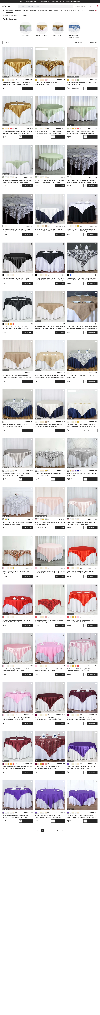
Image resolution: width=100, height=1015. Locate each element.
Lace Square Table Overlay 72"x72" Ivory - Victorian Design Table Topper (16, 425)
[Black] (3, 275)
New (3, 10)
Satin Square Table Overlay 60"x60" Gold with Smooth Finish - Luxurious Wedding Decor (17, 132)
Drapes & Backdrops (42, 10)
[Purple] (75, 471)
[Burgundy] (36, 715)
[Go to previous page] (37, 830)
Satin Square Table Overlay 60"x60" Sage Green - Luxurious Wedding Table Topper (80, 132)
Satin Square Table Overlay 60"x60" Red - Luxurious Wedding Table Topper (80, 621)
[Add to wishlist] (31, 49)
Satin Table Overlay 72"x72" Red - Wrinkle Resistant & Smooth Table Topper (80, 572)
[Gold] (3, 80)
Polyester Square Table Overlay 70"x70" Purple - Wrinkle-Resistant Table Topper (48, 816)
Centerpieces (17, 10)
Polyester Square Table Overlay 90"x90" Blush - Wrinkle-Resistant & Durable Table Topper (50, 572)
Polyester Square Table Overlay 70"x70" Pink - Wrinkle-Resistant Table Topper (50, 669)
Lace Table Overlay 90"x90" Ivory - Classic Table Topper (80, 376)
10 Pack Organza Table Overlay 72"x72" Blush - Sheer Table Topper (50, 523)
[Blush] (46, 80)
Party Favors (83, 10)
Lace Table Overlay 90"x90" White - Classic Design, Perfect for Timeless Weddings (16, 230)
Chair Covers (25, 10)
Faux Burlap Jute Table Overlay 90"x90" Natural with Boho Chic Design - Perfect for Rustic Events (16, 376)
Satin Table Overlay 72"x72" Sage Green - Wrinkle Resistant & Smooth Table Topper (48, 132)
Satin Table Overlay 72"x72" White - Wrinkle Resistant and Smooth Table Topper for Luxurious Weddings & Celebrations (49, 230)
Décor (60, 10)
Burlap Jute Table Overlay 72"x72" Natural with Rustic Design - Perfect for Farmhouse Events (82, 327)
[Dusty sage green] (78, 80)
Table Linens (9, 10)
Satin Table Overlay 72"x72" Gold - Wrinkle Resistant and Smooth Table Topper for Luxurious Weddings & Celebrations (16, 83)
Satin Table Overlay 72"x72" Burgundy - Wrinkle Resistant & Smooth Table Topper (48, 718)
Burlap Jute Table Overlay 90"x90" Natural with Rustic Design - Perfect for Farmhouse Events (50, 376)
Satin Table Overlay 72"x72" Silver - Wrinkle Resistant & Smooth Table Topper (16, 474)
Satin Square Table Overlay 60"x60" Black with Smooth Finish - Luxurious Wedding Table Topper (17, 328)
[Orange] (8, 128)
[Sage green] (36, 128)
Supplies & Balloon (74, 10)
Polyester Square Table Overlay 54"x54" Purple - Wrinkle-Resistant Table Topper (15, 816)
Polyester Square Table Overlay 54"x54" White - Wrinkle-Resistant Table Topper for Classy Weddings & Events (82, 230)
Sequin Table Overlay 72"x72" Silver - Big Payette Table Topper (48, 474)
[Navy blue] (78, 471)
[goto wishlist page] (93, 7)
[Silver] (3, 471)
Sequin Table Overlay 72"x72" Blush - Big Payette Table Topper (15, 572)
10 (57, 830)
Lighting (66, 10)
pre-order (92, 430)
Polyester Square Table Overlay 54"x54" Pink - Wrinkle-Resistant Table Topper (17, 718)
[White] (6, 80)
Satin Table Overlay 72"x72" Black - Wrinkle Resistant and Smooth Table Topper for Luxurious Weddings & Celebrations (16, 279)
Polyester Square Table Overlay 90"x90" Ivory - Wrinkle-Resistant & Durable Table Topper (82, 425)
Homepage (5, 15)
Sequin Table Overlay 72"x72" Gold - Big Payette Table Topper (47, 83)
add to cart (28, 88)
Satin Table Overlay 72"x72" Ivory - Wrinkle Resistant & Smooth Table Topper (48, 425)
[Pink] (13, 128)
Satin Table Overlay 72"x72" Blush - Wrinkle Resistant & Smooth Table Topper (81, 523)
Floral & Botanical (53, 10)
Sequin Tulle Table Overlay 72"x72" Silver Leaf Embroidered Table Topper (17, 523)
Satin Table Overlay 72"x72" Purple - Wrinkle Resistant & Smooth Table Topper (81, 767)
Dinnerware (33, 10)
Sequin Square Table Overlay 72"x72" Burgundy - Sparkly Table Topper (47, 767)
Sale (96, 10)
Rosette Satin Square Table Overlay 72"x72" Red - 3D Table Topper (49, 621)
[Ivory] (11, 80)
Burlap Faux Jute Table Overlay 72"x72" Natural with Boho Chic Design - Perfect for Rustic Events (50, 327)
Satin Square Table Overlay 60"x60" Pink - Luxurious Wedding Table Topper (80, 669)
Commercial (91, 10)
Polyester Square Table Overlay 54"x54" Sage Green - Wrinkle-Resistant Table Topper (17, 181)
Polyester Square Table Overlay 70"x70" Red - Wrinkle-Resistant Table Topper (17, 621)
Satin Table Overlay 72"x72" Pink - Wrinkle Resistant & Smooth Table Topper (15, 669)
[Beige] (8, 80)
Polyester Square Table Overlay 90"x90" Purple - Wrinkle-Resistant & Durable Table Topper (81, 816)
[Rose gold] (46, 764)
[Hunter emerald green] (8, 519)
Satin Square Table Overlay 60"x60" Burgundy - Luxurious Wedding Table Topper (17, 767)
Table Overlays (23, 15)
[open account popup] (90, 7)
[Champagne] (13, 80)
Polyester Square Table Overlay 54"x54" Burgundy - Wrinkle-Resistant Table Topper (81, 718)
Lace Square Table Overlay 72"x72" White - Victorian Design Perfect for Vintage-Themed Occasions (82, 181)
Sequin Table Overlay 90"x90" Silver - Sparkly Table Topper (81, 474)
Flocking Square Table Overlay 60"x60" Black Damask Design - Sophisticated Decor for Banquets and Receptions (81, 279)
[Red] (11, 128)
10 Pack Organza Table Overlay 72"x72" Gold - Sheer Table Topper (82, 83)
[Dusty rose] (46, 617)
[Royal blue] (70, 275)
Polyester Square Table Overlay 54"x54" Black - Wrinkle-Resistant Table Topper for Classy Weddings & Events (50, 279)
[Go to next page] (62, 830)
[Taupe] (46, 226)
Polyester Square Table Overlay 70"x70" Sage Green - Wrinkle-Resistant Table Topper (49, 181)
